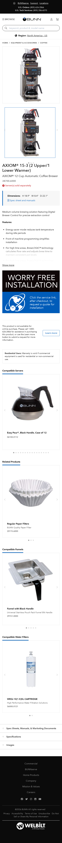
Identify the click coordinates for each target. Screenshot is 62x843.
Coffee (43, 43)
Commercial (31, 763)
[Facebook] (22, 799)
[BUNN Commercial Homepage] (32, 19)
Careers (31, 792)
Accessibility (17, 813)
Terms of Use (31, 813)
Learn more (51, 333)
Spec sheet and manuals (22, 200)
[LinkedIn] (35, 799)
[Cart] (57, 19)
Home (5, 43)
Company (31, 780)
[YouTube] (40, 799)
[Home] (14, 3)
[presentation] (4, 130)
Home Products (31, 775)
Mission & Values (31, 786)
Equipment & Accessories (24, 43)
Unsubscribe (44, 813)
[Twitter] (26, 799)
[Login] (51, 19)
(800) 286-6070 (40, 10)
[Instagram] (31, 799)
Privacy (6, 813)
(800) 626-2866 (37, 7)
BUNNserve (31, 769)
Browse (9, 19)
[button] (28, 163)
